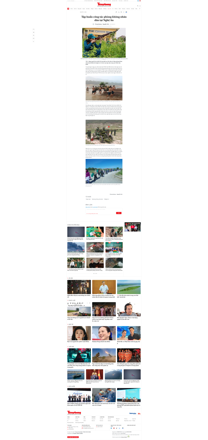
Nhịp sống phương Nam (79, 422)
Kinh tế (75, 8)
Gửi (119, 213)
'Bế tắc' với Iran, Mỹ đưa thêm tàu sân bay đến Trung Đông (75, 381)
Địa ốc (84, 8)
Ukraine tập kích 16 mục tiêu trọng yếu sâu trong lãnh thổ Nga (75, 254)
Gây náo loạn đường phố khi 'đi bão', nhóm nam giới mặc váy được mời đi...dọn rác (103, 319)
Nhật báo (77, 416)
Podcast (94, 416)
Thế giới (92, 8)
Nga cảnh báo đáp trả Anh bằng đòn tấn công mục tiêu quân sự (103, 364)
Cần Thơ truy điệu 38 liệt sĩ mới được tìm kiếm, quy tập (75, 269)
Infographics (111, 416)
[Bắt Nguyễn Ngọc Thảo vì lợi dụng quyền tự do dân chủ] (129, 309)
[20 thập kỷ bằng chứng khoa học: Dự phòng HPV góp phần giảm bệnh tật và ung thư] (129, 395)
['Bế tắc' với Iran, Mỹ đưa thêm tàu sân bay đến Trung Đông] (75, 374)
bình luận (124, 12)
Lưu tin (34, 35)
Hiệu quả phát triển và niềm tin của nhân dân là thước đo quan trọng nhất (103, 296)
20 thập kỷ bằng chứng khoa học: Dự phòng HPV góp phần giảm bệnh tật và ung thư (128, 405)
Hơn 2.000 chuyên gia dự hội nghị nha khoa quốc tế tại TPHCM (79, 404)
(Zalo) (90, 426)
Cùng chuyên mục (73, 225)
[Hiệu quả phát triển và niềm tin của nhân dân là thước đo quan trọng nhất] (104, 287)
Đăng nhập (88, 207)
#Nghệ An (106, 199)
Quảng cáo (126, 0)
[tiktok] (117, 428)
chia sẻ (116, 12)
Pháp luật (100, 8)
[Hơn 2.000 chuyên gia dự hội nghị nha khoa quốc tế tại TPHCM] (79, 395)
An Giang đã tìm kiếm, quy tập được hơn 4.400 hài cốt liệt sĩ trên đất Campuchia (113, 255)
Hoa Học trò (114, 0)
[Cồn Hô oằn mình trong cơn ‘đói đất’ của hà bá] (129, 287)
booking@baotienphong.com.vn (88, 428)
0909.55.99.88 (85, 426)
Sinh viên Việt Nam (107, 0)
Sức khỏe (87, 8)
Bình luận (34, 38)
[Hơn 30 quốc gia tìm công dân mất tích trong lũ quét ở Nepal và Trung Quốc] (129, 355)
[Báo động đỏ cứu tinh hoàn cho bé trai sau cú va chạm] (104, 395)
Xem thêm (140, 9)
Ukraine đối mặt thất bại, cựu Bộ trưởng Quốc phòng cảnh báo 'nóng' (94, 269)
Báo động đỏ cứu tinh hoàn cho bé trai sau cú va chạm (103, 404)
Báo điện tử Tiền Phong (104, 5)
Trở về (34, 41)
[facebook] (138, 1)
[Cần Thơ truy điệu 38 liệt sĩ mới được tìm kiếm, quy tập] (76, 263)
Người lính (109, 8)
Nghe (34, 29)
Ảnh (84, 416)
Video (136, 8)
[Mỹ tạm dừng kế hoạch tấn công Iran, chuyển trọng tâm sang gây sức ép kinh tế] (95, 247)
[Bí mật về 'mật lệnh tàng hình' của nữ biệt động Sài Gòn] (95, 232)
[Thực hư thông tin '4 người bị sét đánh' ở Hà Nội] (79, 309)
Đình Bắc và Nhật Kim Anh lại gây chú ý (128, 342)
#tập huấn (88, 199)
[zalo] (120, 428)
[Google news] (123, 428)
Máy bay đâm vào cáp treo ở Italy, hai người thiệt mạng (112, 381)
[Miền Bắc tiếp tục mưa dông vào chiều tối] (79, 287)
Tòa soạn (120, 0)
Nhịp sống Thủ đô (70, 422)
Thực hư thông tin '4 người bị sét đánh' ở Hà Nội (78, 318)
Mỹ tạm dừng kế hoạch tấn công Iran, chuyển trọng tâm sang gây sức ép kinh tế (94, 255)
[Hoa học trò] (139, 414)
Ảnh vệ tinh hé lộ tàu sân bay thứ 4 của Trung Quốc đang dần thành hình (113, 269)
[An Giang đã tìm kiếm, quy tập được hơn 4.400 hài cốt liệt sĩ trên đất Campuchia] (114, 247)
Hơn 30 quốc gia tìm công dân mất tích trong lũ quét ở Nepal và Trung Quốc (129, 364)
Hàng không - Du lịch (127, 420)
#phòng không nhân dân (97, 199)
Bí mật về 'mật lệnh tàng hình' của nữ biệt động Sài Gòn (94, 238)
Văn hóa (116, 8)
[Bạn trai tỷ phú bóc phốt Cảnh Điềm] (79, 333)
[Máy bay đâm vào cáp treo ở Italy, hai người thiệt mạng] (113, 374)
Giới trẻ (96, 8)
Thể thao (104, 8)
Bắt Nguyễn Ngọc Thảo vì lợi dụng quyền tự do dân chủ (127, 318)
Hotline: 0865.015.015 (88, 0)
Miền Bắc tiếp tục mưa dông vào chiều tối (78, 296)
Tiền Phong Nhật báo (98, 0)
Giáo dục (123, 8)
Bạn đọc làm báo (73, 437)
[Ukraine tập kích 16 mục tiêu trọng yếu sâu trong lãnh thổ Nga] (76, 247)
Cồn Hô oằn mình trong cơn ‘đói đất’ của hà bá (127, 296)
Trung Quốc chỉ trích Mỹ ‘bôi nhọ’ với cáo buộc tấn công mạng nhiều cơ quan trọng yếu (79, 365)
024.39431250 (71, 429)
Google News (126, 12)
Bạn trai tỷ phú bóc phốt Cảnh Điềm (78, 341)
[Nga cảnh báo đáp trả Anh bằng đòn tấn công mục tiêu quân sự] (104, 355)
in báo (121, 12)
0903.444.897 (99, 426)
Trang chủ (68, 9)
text (119, 12)
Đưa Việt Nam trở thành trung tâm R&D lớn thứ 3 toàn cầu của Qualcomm (94, 382)
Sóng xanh (79, 8)
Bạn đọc (117, 420)
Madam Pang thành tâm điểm (101, 341)
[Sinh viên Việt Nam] (132, 414)
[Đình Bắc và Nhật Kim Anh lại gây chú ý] (129, 333)
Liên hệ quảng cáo (86, 425)
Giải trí (120, 8)
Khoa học (128, 8)
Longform (102, 416)
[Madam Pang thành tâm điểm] (104, 333)
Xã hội (72, 8)
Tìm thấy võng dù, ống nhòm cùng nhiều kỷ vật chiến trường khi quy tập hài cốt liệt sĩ (114, 239)
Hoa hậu (132, 8)
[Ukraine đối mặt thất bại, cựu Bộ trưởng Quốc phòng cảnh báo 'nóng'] (95, 263)
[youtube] (140, 1)
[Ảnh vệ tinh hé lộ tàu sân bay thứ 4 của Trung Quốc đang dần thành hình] (114, 263)
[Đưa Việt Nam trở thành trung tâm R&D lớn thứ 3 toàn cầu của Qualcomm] (94, 374)
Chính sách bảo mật (131, 425)
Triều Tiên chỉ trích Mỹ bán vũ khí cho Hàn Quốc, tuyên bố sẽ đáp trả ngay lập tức (75, 239)
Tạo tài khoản (95, 207)
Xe (112, 8)
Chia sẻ (34, 32)
